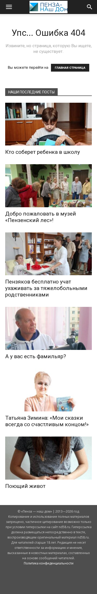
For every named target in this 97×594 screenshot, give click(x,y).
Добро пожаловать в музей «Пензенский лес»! (40, 217)
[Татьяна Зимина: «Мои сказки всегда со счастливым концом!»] (48, 390)
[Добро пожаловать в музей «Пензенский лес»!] (48, 185)
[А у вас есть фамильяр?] (48, 328)
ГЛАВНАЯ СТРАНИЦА (70, 68)
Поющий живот (25, 486)
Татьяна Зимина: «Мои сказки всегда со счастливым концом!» (47, 421)
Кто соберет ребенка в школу (42, 152)
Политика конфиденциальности (48, 563)
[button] (9, 7)
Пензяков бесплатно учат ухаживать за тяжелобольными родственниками (46, 288)
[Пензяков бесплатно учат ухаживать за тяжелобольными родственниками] (48, 253)
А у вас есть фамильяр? (35, 356)
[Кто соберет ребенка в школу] (48, 124)
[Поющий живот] (48, 458)
